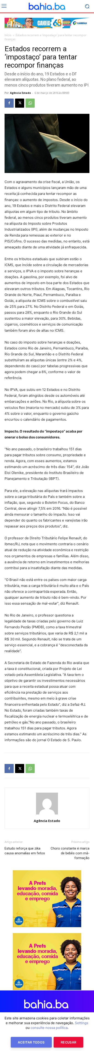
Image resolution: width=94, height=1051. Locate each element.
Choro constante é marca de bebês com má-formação (70, 853)
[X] (19, 103)
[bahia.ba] (46, 6)
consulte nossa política (49, 1028)
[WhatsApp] (30, 103)
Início (8, 35)
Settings (81, 1023)
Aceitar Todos (31, 1042)
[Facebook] (9, 103)
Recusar (68, 1042)
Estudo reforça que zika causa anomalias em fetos (25, 850)
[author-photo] (47, 814)
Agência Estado (20, 92)
